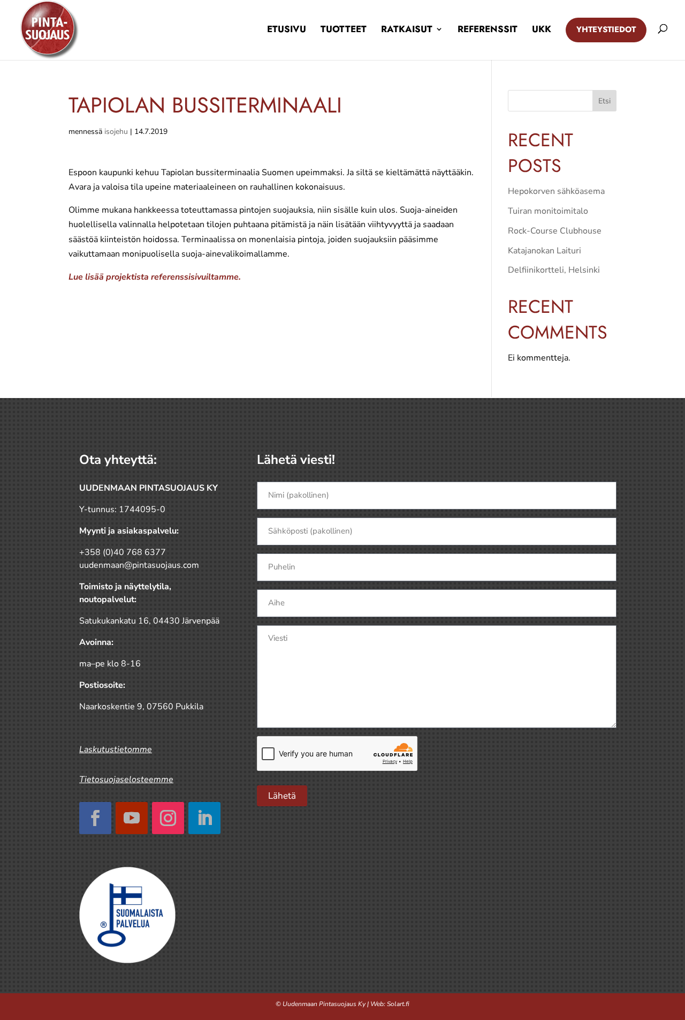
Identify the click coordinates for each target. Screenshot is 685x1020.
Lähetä (282, 796)
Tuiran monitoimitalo (548, 211)
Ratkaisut (406, 28)
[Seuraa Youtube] (132, 818)
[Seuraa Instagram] (168, 818)
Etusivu (286, 28)
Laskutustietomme (115, 749)
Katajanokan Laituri (544, 251)
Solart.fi (398, 1004)
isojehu (116, 131)
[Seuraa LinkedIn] (204, 818)
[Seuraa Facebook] (95, 818)
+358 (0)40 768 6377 (122, 552)
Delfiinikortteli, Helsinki (554, 270)
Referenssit (487, 28)
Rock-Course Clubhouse (555, 231)
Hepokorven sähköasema (556, 191)
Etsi (604, 101)
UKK (541, 28)
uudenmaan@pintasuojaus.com (139, 565)
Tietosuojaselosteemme (126, 779)
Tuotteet (344, 28)
